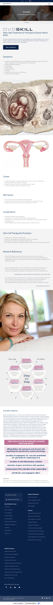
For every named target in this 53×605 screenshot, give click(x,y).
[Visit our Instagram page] (11, 587)
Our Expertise (8, 512)
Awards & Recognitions (10, 524)
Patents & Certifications (11, 521)
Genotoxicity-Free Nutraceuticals (13, 563)
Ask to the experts (32, 497)
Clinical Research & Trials (34, 500)
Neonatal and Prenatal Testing (12, 569)
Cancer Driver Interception (11, 554)
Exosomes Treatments (10, 560)
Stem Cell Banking (9, 578)
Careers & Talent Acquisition (35, 528)
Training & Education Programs (36, 531)
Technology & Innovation (34, 519)
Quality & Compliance (33, 525)
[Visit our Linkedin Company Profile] (15, 587)
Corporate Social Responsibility (36, 534)
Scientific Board (9, 515)
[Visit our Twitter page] (19, 587)
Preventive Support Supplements (13, 572)
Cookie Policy (12, 599)
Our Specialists (8, 518)
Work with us (8, 530)
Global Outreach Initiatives (35, 539)
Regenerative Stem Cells (11, 575)
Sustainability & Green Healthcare (36, 536)
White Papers (31, 506)
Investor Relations (32, 522)
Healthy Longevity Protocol (12, 566)
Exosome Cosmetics (10, 557)
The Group (7, 506)
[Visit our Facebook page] (6, 587)
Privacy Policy (6, 599)
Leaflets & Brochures (33, 503)
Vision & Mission (9, 509)
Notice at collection (18, 603)
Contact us (7, 533)
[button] (49, 3)
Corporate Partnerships (34, 516)
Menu (27, 22)
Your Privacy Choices (30, 603)
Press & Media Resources (34, 513)
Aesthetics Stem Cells (10, 551)
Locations (7, 527)
